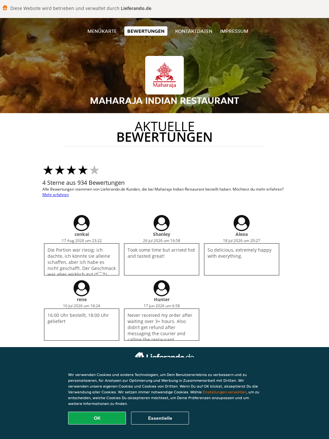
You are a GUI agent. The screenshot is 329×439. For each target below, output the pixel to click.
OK (97, 418)
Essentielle (160, 418)
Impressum (234, 31)
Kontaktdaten (193, 31)
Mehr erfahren (55, 194)
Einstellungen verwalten (224, 392)
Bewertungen (145, 31)
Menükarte (102, 31)
